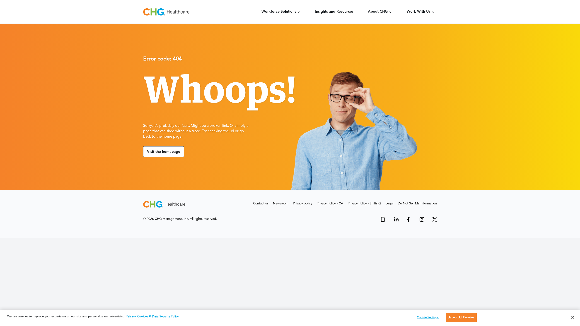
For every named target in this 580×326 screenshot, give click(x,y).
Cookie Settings (428, 317)
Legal (389, 203)
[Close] (573, 317)
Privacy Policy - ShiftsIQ (364, 203)
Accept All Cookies (461, 317)
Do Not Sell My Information (417, 203)
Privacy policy (302, 203)
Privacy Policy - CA (330, 203)
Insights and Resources (334, 12)
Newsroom (280, 203)
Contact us (260, 203)
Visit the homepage (163, 152)
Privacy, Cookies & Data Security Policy (152, 316)
